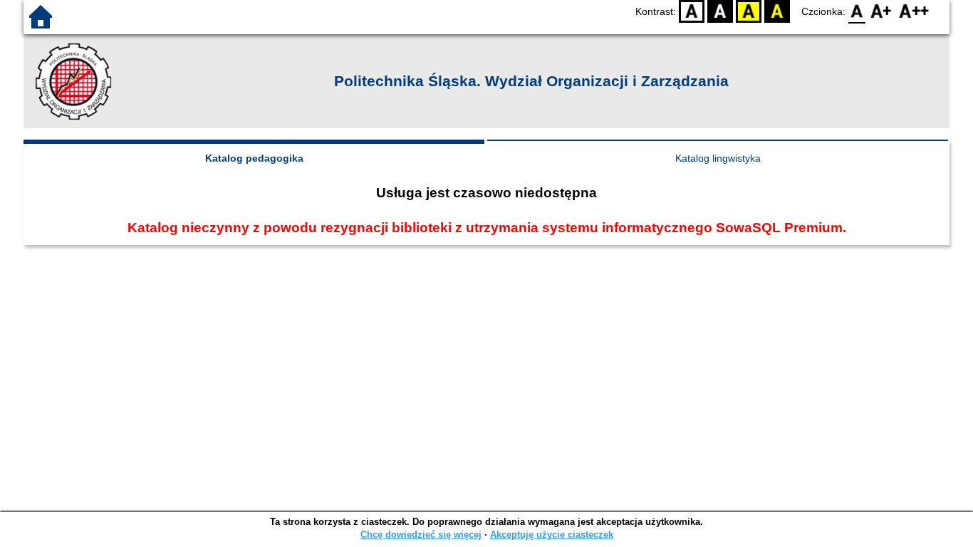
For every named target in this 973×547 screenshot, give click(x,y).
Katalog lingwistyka (718, 158)
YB (748, 11)
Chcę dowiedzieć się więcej (421, 534)
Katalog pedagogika (254, 158)
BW (720, 11)
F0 (857, 11)
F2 (914, 11)
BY (777, 11)
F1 (881, 11)
